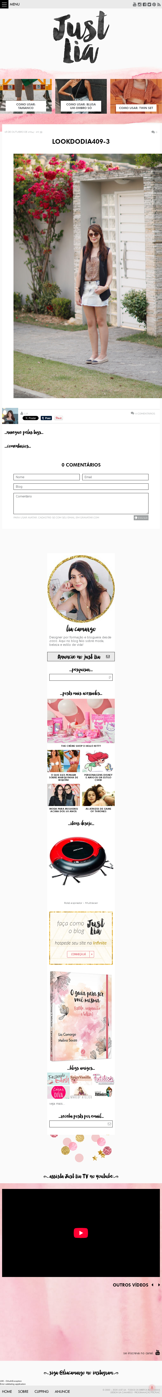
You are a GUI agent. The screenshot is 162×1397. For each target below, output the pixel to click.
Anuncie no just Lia (79, 657)
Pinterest (154, 4)
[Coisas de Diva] (58, 1093)
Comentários (145, 413)
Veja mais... (57, 1103)
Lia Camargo (126, 1392)
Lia (26, 413)
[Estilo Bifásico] (103, 1093)
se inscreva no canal (138, 1353)
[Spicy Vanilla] (81, 1079)
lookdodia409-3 (81, 142)
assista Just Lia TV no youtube (81, 1176)
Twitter (149, 4)
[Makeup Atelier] (81, 1093)
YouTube (135, 4)
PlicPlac (155, 1392)
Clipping (42, 1391)
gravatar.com (89, 517)
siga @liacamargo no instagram (81, 1373)
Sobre (23, 1391)
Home (7, 1391)
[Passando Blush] (58, 1079)
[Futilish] (103, 1079)
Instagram (140, 4)
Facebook (144, 4)
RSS (159, 4)
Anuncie (62, 1391)
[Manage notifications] (152, 1387)
